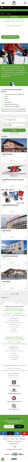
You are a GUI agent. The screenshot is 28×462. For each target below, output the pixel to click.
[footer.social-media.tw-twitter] (10, 433)
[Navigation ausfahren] (3, 3)
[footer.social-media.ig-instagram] (17, 433)
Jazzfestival (10, 441)
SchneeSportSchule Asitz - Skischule (13, 180)
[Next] (25, 456)
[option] (14, 457)
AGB (23, 436)
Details (12, 161)
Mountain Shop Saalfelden (10, 256)
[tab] (25, 3)
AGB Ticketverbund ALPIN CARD (11, 436)
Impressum (6, 439)
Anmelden (19, 426)
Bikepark (22, 439)
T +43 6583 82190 (5, 370)
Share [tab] (9, 14)
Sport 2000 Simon (7, 154)
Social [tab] (3, 14)
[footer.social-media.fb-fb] (3, 433)
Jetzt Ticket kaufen (14, 16)
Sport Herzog (6, 281)
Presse (12, 439)
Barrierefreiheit (14, 444)
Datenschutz (17, 441)
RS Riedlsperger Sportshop (10, 205)
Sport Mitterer (6, 231)
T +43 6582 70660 (6, 315)
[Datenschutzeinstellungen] (2, 459)
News (17, 439)
